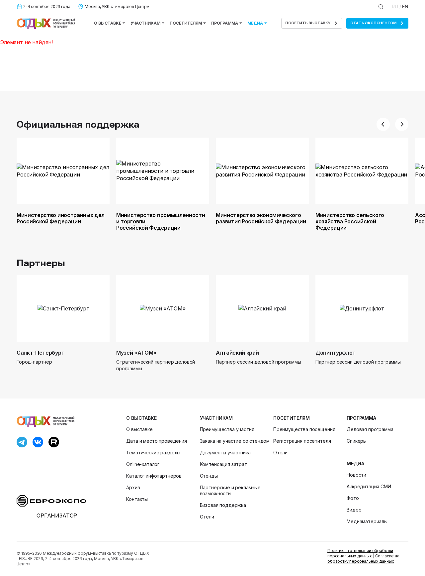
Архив (133, 487)
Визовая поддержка (223, 505)
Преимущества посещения (304, 429)
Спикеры (357, 441)
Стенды (209, 476)
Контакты (137, 499)
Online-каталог (142, 464)
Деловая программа (370, 429)
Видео (354, 510)
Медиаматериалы (367, 521)
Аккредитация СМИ (369, 486)
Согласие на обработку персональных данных (363, 558)
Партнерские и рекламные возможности (230, 490)
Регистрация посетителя (302, 441)
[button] (383, 124)
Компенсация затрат (223, 464)
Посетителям (186, 23)
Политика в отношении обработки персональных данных (360, 553)
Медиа (255, 23)
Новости (356, 475)
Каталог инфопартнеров (154, 476)
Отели (207, 516)
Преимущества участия (227, 429)
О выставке (107, 23)
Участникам (145, 23)
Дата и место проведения (156, 441)
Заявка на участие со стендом (235, 441)
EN (405, 6)
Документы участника (225, 452)
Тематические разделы (153, 452)
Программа (224, 23)
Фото (353, 498)
